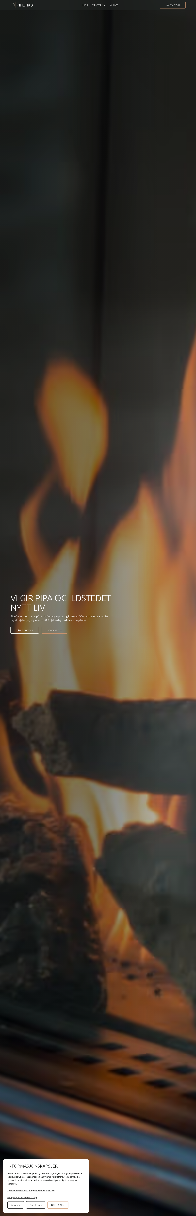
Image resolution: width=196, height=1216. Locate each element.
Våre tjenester (24, 630)
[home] (21, 5)
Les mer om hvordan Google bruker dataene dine (31, 1190)
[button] (99, 5)
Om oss (114, 5)
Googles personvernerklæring (22, 1197)
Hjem (85, 5)
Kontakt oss (173, 5)
